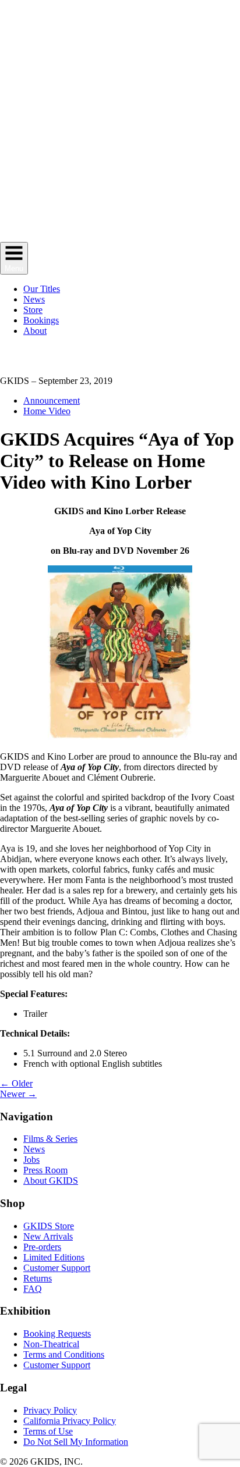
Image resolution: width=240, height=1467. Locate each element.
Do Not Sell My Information (75, 1442)
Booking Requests (57, 1333)
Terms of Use (48, 1431)
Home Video (46, 411)
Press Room (45, 1170)
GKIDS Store (48, 1226)
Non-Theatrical (51, 1344)
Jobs (31, 1160)
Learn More (155, 366)
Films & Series (50, 1139)
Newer (18, 1094)
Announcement (51, 400)
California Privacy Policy (69, 1421)
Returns (37, 1278)
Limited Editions (53, 1257)
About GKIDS (50, 1180)
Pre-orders (42, 1247)
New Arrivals (48, 1236)
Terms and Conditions (63, 1354)
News (34, 1149)
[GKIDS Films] (120, 236)
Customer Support (56, 1268)
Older (16, 1083)
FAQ (32, 1289)
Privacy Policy (50, 1410)
